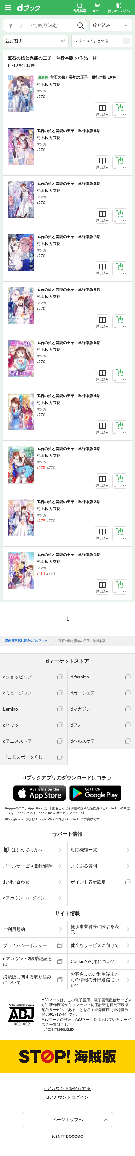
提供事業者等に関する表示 (95, 929)
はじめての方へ (27, 849)
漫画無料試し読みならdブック (26, 640)
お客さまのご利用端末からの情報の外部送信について (95, 979)
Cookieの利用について (93, 961)
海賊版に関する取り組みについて (27, 979)
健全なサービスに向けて (95, 945)
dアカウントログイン (24, 897)
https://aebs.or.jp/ (60, 1029)
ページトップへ (67, 1119)
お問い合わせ (16, 881)
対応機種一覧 (84, 849)
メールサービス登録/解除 (28, 865)
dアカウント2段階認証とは (27, 961)
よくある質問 (84, 865)
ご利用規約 (14, 929)
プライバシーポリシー (25, 945)
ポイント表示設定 (88, 881)
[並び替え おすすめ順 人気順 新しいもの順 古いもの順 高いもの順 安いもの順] (36, 41)
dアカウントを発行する (67, 1088)
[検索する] (80, 25)
